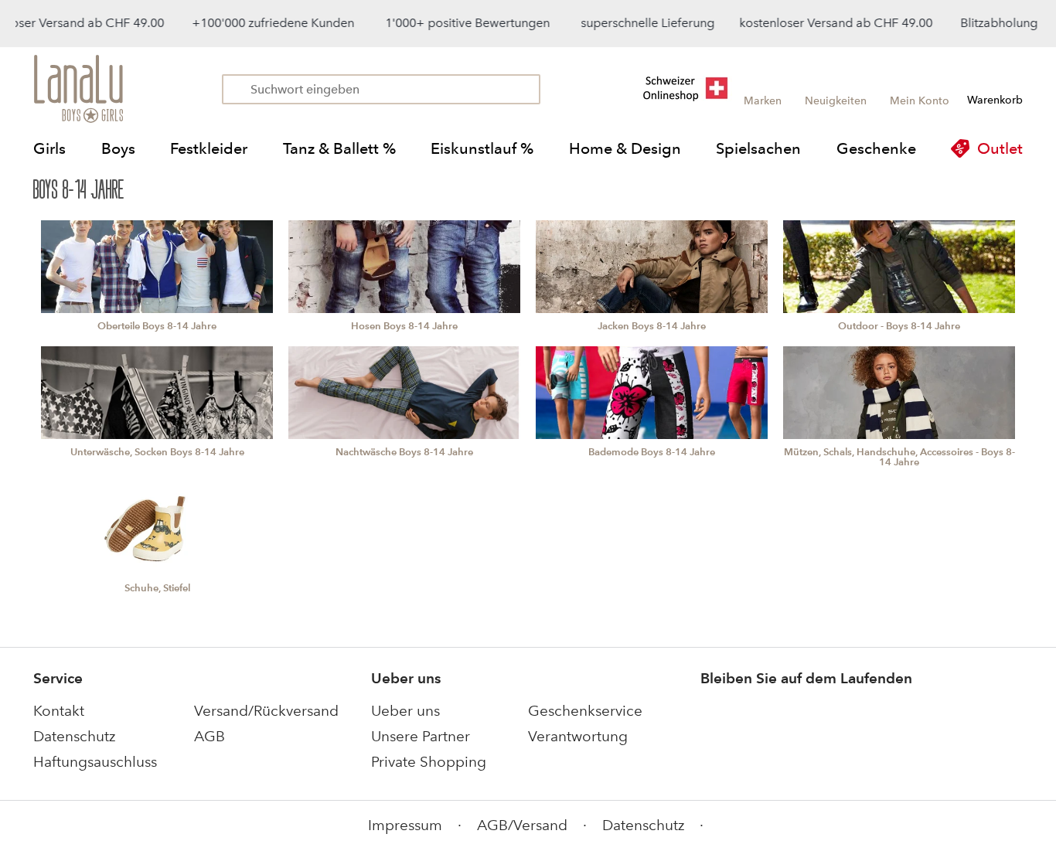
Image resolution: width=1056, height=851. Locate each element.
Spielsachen (758, 148)
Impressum (405, 825)
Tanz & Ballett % (339, 148)
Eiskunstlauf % (482, 148)
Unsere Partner (420, 736)
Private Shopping (428, 762)
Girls (49, 148)
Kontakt (58, 711)
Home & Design (625, 148)
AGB (209, 736)
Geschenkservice (585, 711)
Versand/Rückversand (266, 711)
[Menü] (1031, 697)
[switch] (1005, 791)
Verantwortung (578, 736)
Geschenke (876, 148)
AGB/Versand (522, 825)
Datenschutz (74, 736)
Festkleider (208, 148)
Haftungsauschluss (95, 762)
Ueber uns (405, 711)
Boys (118, 148)
